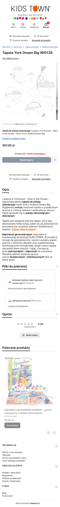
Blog (4, 493)
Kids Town (6, 47)
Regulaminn (7, 475)
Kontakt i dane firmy (11, 472)
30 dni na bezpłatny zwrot (14, 458)
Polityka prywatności (11, 478)
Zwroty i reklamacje (11, 481)
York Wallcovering (10, 58)
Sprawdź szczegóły (41, 40)
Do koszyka (12, 425)
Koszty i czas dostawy (12, 452)
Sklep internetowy (27, 503)
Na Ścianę (18, 47)
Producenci (7, 496)
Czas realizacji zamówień (13, 460)
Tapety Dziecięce (32, 47)
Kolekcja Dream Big (50, 47)
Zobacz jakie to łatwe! (23, 229)
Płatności (6, 455)
